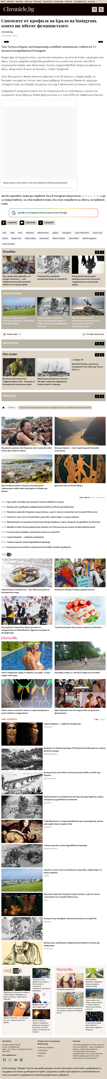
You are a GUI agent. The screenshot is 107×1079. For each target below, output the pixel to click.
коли (20, 233)
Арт (45, 900)
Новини (40, 1056)
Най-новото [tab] (85, 497)
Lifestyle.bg (58, 2)
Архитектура (50, 778)
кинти (5, 238)
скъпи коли (97, 233)
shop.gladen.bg (80, 2)
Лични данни (42, 1050)
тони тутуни (8, 244)
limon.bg (91, 2)
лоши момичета (82, 233)
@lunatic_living (90, 196)
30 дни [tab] (102, 719)
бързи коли (16, 238)
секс (4, 233)
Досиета (47, 802)
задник (55, 233)
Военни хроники (50, 754)
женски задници (89, 238)
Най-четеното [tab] (98, 497)
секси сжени (30, 238)
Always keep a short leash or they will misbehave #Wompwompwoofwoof (35, 183)
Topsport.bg (47, 2)
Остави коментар (95, 334)
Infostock (68, 2)
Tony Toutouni (34, 188)
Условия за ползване (45, 1048)
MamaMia (19, 2)
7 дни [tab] (96, 719)
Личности (48, 727)
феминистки (43, 233)
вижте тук (94, 1056)
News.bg (28, 2)
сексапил (30, 233)
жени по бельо (59, 238)
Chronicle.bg (7, 32)
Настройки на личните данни (85, 1058)
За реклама (41, 1053)
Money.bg (37, 2)
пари (12, 233)
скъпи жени (74, 238)
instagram (66, 233)
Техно (46, 876)
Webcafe (10, 2)
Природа (47, 921)
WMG (3, 2)
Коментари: (13, 334)
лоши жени (44, 238)
